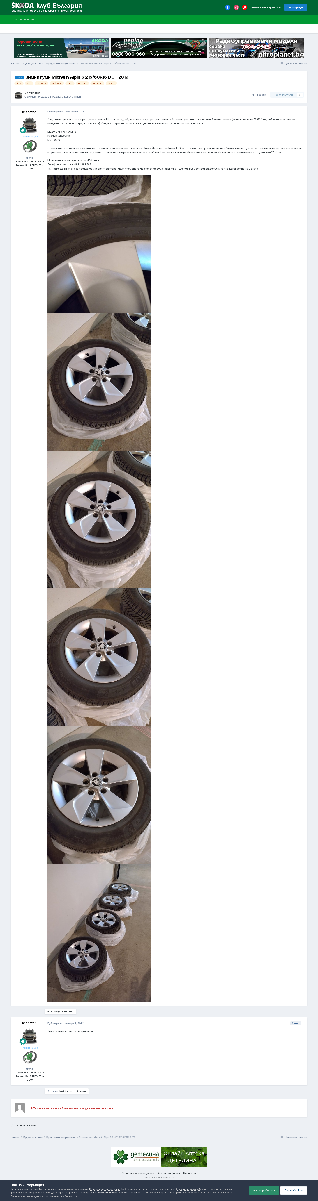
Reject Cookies (293, 1190)
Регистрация (295, 7)
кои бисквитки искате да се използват (116, 1192)
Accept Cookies (265, 1190)
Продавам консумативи (65, 96)
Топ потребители (24, 19)
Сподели (260, 94)
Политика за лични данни (138, 1173)
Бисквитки (189, 1173)
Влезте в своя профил (265, 7)
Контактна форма (169, 1173)
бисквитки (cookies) (188, 1188)
